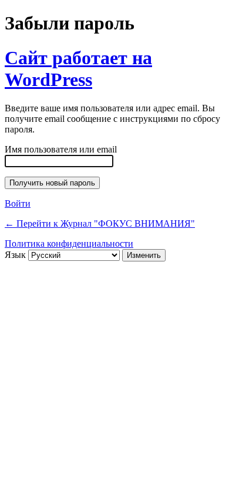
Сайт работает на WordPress (78, 68)
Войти (18, 203)
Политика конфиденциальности (69, 243)
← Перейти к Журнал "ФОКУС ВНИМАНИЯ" (100, 223)
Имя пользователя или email (61, 149)
